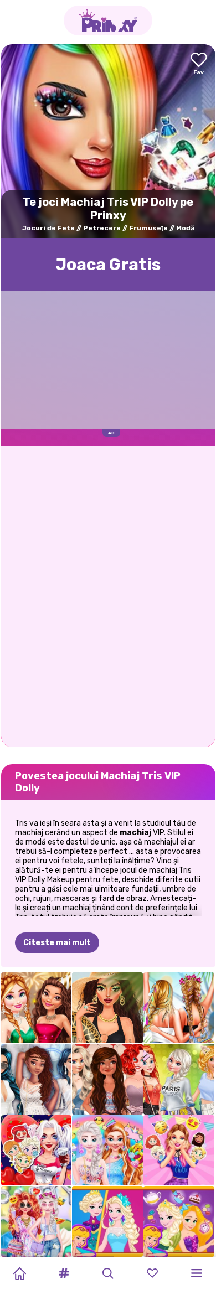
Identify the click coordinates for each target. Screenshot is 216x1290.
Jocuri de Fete (48, 228)
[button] (64, 1273)
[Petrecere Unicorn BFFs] (107, 1150)
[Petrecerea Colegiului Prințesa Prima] (178, 1079)
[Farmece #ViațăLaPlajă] (107, 1007)
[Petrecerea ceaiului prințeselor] (178, 1221)
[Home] (19, 1273)
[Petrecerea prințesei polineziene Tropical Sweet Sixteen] (107, 1079)
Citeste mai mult (57, 942)
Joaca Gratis (108, 264)
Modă (185, 228)
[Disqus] (108, 595)
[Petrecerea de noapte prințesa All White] (36, 1079)
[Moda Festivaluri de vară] (178, 1007)
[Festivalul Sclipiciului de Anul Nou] (36, 1007)
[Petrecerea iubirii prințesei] (36, 1150)
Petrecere (102, 228)
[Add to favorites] (199, 64)
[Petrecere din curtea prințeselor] (36, 1221)
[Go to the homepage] (108, 20)
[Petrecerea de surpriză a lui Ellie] (178, 1150)
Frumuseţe (148, 228)
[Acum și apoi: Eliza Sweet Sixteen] (107, 1221)
